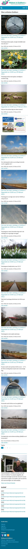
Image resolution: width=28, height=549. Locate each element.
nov (22, 493)
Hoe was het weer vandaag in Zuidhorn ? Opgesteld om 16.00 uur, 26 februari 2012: (13, 157)
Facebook (2, 535)
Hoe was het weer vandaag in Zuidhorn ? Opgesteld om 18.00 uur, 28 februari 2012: (13, 72)
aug (16, 493)
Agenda (3, 526)
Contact (3, 545)
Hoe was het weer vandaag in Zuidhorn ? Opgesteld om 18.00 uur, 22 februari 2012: (13, 294)
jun (12, 493)
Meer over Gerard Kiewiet (8, 483)
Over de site (4, 543)
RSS (8, 535)
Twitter (5, 535)
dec (24, 496)
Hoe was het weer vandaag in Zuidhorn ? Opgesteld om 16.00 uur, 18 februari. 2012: (13, 432)
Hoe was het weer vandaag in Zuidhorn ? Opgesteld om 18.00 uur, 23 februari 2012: (13, 262)
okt (20, 493)
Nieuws (3, 524)
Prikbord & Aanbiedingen (8, 529)
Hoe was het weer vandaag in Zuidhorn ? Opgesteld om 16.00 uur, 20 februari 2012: (13, 362)
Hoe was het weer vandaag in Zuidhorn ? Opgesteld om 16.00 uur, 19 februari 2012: (13, 399)
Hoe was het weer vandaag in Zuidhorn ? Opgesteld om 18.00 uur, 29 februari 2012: (13, 37)
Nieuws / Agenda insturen (8, 540)
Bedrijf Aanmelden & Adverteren (10, 542)
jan (2, 493)
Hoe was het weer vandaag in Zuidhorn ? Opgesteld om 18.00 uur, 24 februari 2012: (13, 227)
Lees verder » (4, 48)
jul (14, 493)
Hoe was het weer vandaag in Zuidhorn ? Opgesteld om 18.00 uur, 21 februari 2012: (13, 329)
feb (4, 493)
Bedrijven (3, 528)
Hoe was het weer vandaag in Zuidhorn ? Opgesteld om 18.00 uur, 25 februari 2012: (13, 192)
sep (18, 493)
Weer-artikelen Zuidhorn (9, 12)
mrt (6, 493)
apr (8, 493)
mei (10, 493)
